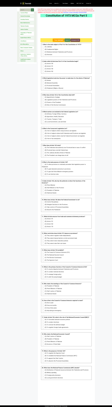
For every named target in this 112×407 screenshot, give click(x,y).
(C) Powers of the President (52, 102)
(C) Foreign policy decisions (52, 375)
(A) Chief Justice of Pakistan (52, 336)
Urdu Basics (23, 41)
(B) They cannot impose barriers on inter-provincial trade (60, 238)
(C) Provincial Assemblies (51, 85)
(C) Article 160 (48, 224)
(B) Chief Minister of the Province (54, 187)
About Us (56, 3)
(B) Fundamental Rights (51, 49)
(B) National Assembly (50, 83)
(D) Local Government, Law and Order (55, 122)
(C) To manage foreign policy (52, 274)
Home (50, 3)
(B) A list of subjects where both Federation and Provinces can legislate (65, 133)
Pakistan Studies (24, 26)
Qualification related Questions (25, 60)
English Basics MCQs (25, 37)
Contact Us (88, 3)
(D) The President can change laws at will (56, 155)
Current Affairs (24, 12)
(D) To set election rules (51, 174)
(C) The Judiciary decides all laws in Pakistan (57, 153)
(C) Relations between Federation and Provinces (58, 52)
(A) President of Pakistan (51, 286)
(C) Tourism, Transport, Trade (53, 119)
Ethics (22, 51)
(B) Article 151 (48, 221)
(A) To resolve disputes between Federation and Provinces (61, 269)
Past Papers (65, 3)
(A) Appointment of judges (52, 97)
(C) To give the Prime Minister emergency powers (58, 171)
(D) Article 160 (48, 71)
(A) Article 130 (48, 63)
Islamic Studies (24, 29)
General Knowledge (25, 16)
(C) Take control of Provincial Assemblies (56, 207)
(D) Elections (48, 54)
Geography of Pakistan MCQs (26, 33)
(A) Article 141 (48, 219)
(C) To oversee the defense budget (54, 324)
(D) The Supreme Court (51, 260)
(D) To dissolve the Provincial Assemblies (56, 361)
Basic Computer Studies (26, 47)
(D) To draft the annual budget (53, 277)
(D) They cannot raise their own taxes (55, 243)
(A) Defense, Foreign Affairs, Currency (55, 114)
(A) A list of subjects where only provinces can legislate (60, 131)
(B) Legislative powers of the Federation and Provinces (60, 100)
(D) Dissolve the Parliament (52, 209)
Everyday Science (24, 19)
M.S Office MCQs (24, 44)
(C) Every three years (50, 308)
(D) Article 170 (48, 226)
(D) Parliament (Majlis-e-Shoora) (53, 88)
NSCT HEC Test (80, 3)
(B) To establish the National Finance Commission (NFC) (60, 355)
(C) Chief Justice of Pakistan (52, 291)
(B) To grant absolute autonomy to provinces (57, 169)
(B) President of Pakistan (51, 339)
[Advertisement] (66, 28)
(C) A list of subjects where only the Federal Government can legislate (64, 136)
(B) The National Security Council (54, 255)
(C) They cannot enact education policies (56, 241)
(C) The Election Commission (52, 257)
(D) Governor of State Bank (52, 344)
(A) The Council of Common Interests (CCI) (57, 252)
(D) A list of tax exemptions (52, 138)
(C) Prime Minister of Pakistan (53, 341)
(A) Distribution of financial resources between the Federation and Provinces (66, 370)
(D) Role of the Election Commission (55, 105)
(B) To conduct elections (51, 322)
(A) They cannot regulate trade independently (57, 235)
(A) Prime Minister (49, 185)
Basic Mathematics (25, 22)
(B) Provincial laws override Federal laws (56, 150)
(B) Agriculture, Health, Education (54, 116)
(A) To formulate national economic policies (57, 319)
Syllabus (72, 3)
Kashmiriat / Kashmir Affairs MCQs (25, 55)
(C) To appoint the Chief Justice (53, 358)
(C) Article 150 (48, 69)
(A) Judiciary (48, 47)
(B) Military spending (50, 372)
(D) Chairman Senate (50, 193)
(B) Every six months (50, 305)
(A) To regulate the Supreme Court (54, 353)
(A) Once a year (48, 302)
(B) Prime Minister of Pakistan (53, 288)
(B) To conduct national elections (54, 272)
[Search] (32, 9)
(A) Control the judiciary (51, 202)
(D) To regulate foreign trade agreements (56, 327)
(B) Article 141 (48, 66)
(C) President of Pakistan (51, 190)
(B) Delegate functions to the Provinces (56, 204)
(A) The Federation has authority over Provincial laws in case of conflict (65, 147)
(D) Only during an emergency (52, 310)
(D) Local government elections (53, 378)
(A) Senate (47, 80)
